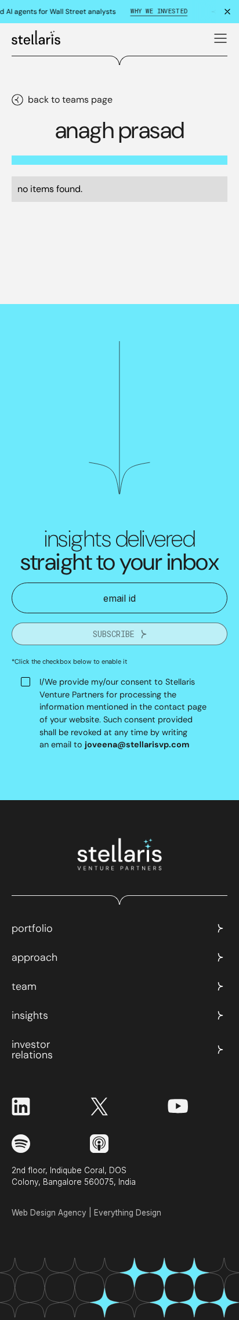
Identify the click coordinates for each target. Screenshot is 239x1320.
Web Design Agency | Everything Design (86, 1212)
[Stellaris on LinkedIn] (41, 1106)
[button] (218, 36)
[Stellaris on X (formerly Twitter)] (120, 1106)
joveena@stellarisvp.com (137, 744)
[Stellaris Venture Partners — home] (36, 35)
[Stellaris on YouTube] (178, 1106)
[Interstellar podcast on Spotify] (41, 1143)
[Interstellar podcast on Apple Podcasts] (99, 1143)
